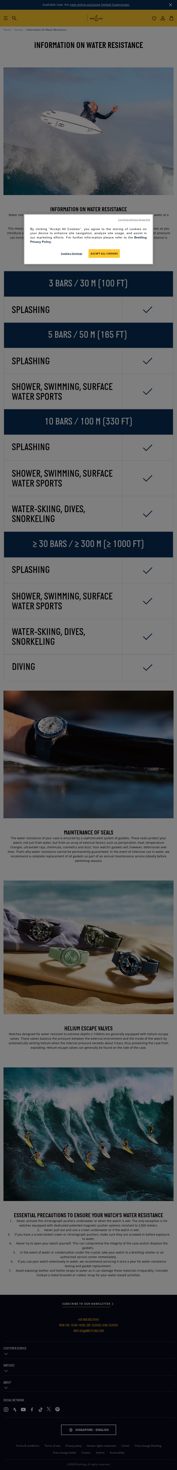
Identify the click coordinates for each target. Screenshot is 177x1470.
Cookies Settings (71, 253)
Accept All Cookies (104, 253)
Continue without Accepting (134, 219)
